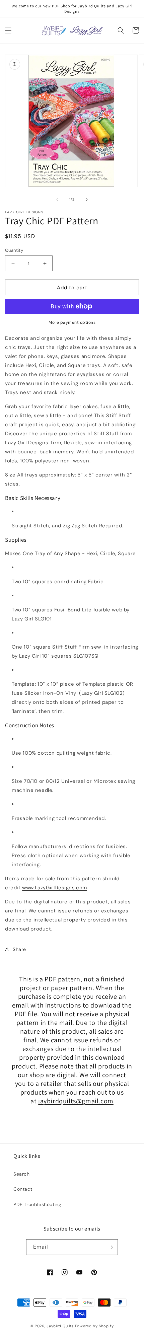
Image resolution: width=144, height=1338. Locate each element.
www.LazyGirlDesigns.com (54, 887)
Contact (22, 1189)
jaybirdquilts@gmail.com (76, 1101)
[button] (8, 30)
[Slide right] (86, 199)
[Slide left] (57, 199)
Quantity (14, 250)
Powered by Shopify (94, 1326)
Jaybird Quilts (60, 1326)
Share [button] (19, 949)
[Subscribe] (110, 1247)
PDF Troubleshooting (37, 1204)
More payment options (72, 322)
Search (21, 1174)
